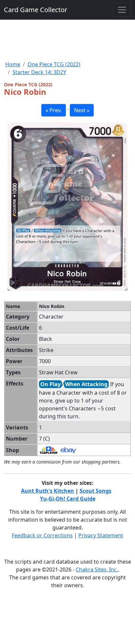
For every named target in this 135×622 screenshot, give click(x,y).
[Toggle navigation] (122, 10)
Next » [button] (81, 110)
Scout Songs (95, 490)
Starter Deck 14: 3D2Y (39, 72)
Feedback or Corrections (42, 535)
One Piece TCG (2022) (54, 64)
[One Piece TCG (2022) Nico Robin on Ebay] (68, 449)
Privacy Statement (100, 535)
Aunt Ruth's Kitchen (47, 490)
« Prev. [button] (54, 110)
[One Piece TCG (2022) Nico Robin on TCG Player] (48, 449)
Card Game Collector (35, 9)
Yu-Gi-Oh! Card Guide (67, 498)
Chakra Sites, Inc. (97, 569)
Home (12, 64)
